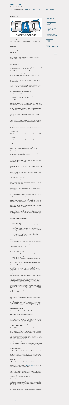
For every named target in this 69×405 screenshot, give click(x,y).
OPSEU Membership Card (51, 19)
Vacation (48, 30)
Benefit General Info (50, 25)
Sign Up (31, 11)
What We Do (25, 11)
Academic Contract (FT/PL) (18, 9)
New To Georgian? (37, 11)
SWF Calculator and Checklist (51, 22)
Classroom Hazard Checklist (51, 34)
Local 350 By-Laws (49, 48)
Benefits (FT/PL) (27, 9)
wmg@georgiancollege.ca (21, 42)
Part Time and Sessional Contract (15, 11)
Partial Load (48, 40)
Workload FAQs (49, 23)
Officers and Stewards (50, 50)
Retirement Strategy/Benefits (51, 28)
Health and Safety (41, 9)
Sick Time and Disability (50, 29)
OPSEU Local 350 (15, 5)
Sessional (48, 41)
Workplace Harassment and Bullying (52, 35)
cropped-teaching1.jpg (13, 400)
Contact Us (34, 9)
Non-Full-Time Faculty (50, 9)
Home (11, 9)
